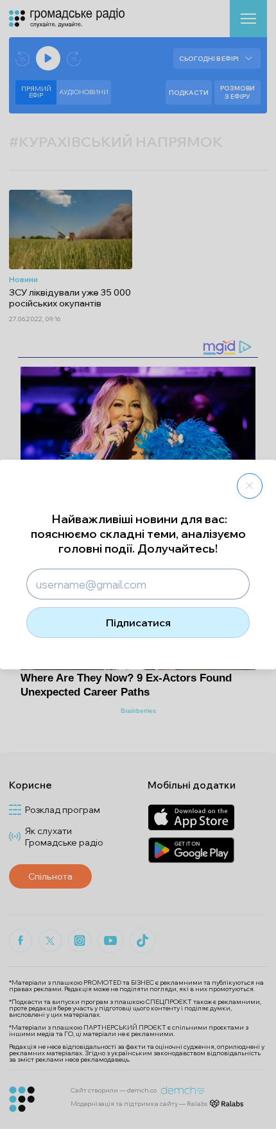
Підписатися (138, 622)
